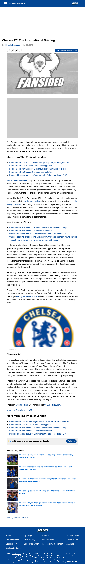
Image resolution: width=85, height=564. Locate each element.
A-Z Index (71, 544)
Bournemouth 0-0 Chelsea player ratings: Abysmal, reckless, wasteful (39, 162)
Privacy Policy (48, 540)
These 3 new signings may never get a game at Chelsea (33, 240)
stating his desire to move (27, 296)
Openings (28, 535)
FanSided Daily (12, 540)
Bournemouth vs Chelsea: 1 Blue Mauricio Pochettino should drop (38, 169)
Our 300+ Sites (73, 535)
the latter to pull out (32, 201)
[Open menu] (5, 3)
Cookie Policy (11, 544)
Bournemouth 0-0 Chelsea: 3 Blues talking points (30, 166)
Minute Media (16, 554)
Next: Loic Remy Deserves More (21, 410)
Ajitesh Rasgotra (12, 45)
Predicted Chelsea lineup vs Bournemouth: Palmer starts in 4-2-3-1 (38, 175)
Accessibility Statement (52, 544)
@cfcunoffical (22, 405)
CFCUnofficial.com (52, 405)
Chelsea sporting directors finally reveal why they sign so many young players (43, 237)
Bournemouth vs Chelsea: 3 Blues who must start (30, 172)
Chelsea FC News (21, 518)
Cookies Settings (13, 548)
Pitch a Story (29, 540)
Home (9, 518)
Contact (45, 535)
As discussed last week (17, 180)
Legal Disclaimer (31, 544)
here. (17, 390)
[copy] (20, 50)
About (8, 535)
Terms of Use (72, 540)
